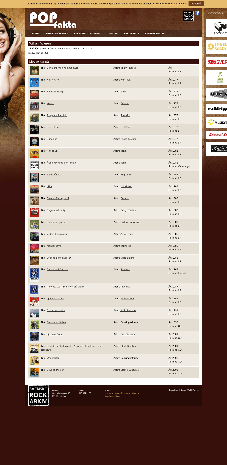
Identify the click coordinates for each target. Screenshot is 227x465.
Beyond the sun (55, 369)
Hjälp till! (131, 33)
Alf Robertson (128, 310)
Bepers (125, 198)
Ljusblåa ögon (55, 334)
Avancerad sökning (87, 33)
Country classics (56, 310)
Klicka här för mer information (169, 3)
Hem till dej (53, 127)
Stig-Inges (126, 174)
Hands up (52, 150)
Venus (50, 103)
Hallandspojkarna (56, 222)
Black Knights (128, 346)
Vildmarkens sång (57, 234)
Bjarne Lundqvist (130, 369)
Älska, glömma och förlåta (61, 162)
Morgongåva (54, 245)
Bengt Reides (128, 210)
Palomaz (125, 269)
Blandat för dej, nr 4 (58, 198)
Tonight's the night (57, 115)
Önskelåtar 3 (54, 357)
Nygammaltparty (56, 210)
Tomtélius (126, 245)
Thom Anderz (128, 67)
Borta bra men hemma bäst (62, 67)
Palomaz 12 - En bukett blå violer (65, 286)
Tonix (123, 91)
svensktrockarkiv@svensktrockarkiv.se (122, 393)
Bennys (125, 103)
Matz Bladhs (127, 257)
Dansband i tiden (56, 322)
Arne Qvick (126, 234)
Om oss (113, 33)
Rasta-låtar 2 (54, 174)
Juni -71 (125, 115)
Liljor (49, 186)
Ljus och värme (55, 298)
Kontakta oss (155, 33)
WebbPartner (193, 390)
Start (35, 33)
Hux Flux (126, 79)
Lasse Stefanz (129, 138)
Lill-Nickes (126, 186)
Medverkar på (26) (38, 53)
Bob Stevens (128, 334)
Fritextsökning (57, 33)
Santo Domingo (55, 91)
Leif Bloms (126, 127)
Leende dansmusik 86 (59, 257)
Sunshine (52, 138)
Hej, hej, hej (53, 79)
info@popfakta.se (112, 396)
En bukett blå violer (57, 269)
